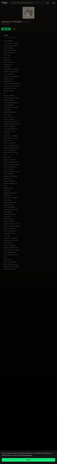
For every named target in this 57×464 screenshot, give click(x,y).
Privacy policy (27, 455)
